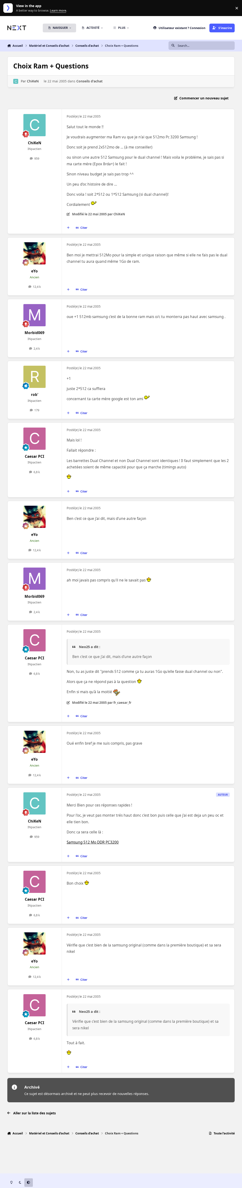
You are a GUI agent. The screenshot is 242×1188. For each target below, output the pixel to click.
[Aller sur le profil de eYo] (34, 253)
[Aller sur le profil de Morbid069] (34, 315)
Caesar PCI (34, 456)
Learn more (9, 8)
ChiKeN (33, 81)
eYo (34, 271)
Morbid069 (34, 332)
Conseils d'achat (89, 81)
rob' (34, 394)
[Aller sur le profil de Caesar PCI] (34, 439)
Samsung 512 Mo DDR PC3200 (93, 842)
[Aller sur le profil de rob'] (34, 377)
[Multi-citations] (68, 228)
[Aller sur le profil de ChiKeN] (15, 81)
